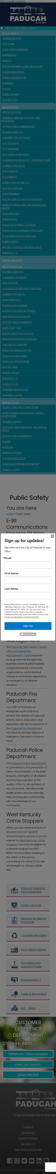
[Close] (52, 536)
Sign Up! (28, 626)
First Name (11, 573)
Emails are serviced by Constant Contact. (22, 617)
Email (8, 558)
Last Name (11, 589)
